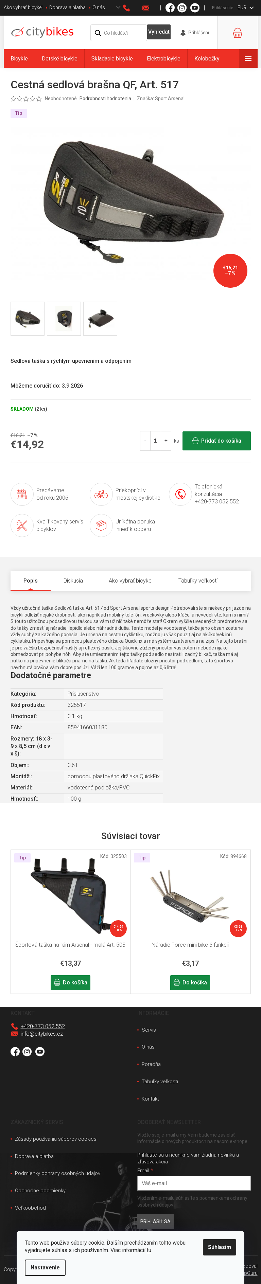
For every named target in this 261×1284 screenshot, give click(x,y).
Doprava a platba (67, 7)
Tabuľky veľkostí (160, 1081)
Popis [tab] (30, 580)
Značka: (161, 98)
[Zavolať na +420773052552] (133, 8)
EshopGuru (245, 1273)
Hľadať (158, 31)
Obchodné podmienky (40, 1191)
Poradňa (151, 1064)
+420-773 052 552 (43, 1026)
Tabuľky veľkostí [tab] (198, 580)
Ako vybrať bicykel (23, 7)
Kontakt (150, 1099)
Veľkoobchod (30, 1208)
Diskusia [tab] (73, 580)
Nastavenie (45, 1267)
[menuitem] (19, 58)
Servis (149, 1030)
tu (149, 1250)
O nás (98, 7)
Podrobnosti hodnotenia (105, 98)
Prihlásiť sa (155, 1221)
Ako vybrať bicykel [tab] (131, 580)
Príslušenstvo (83, 694)
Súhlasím (219, 1247)
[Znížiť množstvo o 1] (145, 440)
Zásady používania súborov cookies (56, 1139)
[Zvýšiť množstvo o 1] (166, 440)
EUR (242, 7)
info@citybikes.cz (42, 1034)
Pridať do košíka (221, 441)
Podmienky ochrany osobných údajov (57, 1173)
